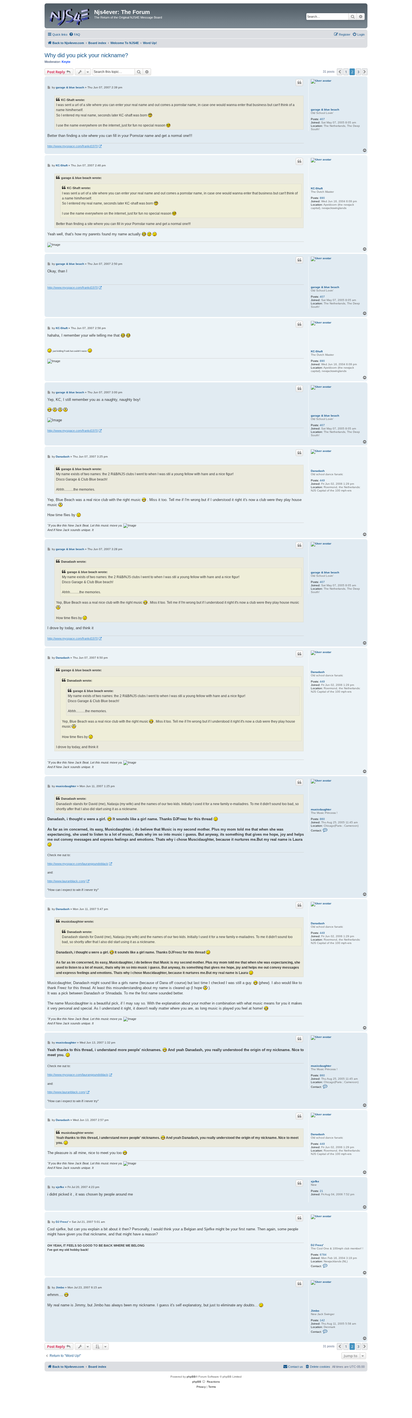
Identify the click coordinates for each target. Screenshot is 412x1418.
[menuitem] (74, 34)
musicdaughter (321, 809)
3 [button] (358, 71)
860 (322, 819)
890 (322, 197)
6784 (323, 1254)
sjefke (315, 1181)
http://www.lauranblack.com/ (66, 881)
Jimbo (315, 1310)
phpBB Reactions (206, 1381)
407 (322, 119)
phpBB (191, 1376)
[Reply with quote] (299, 82)
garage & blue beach (325, 109)
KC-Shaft (317, 188)
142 (322, 1320)
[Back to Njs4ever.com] (70, 16)
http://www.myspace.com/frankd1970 (72, 146)
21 (321, 1190)
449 (322, 480)
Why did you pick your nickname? (86, 55)
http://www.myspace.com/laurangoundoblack (77, 863)
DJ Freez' (317, 1245)
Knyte (66, 61)
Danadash (318, 470)
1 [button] (346, 71)
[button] (339, 71)
